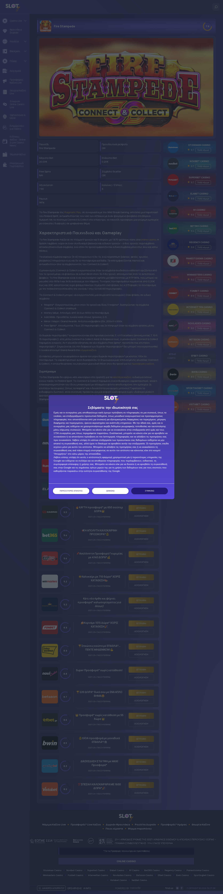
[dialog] (111, 447)
